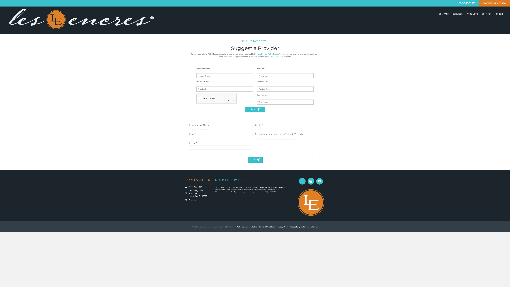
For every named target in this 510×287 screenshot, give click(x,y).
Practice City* (202, 82)
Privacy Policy (282, 227)
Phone (192, 143)
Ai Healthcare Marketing (247, 227)
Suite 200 (193, 193)
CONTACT (487, 14)
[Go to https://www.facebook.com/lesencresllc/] (302, 181)
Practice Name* (203, 68)
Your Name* (262, 95)
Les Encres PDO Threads (268, 54)
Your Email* (262, 68)
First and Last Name (199, 125)
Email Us (192, 200)
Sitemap (314, 227)
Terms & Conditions (267, 227)
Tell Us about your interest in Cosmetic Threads (279, 134)
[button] (255, 160)
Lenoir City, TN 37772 (198, 196)
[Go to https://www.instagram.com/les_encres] (311, 181)
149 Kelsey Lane (196, 191)
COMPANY (444, 14)
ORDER (499, 14)
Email (192, 134)
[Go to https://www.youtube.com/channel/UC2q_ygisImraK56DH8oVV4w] (319, 181)
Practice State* (263, 82)
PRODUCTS (472, 14)
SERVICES (458, 14)
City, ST (258, 125)
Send (253, 109)
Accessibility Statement (299, 227)
